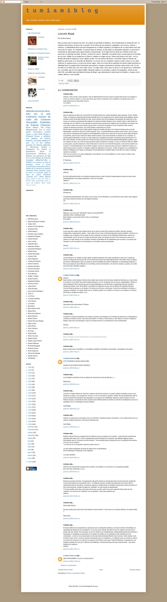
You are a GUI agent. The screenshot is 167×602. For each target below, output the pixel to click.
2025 (30, 367)
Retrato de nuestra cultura (36, 73)
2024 (30, 370)
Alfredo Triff (38, 127)
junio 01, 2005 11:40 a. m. (71, 203)
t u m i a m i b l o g (62, 11)
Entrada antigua (135, 570)
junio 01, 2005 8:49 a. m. (71, 106)
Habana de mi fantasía (34, 168)
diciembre (31, 427)
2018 (30, 387)
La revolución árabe (41, 172)
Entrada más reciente (65, 570)
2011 (30, 407)
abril (29, 449)
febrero (30, 455)
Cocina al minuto (42, 164)
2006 (30, 421)
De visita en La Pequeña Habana (39, 53)
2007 (30, 419)
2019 (30, 384)
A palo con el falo (38, 142)
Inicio (101, 570)
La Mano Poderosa (69, 275)
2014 (30, 399)
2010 (30, 410)
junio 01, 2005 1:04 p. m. (71, 269)
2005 (30, 424)
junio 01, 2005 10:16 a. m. (71, 163)
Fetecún (47, 166)
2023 (30, 373)
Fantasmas (29, 170)
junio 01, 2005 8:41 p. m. (71, 384)
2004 (30, 462)
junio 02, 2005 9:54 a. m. (71, 472)
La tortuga (41, 77)
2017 (30, 390)
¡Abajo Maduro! (44, 176)
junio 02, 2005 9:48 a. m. (71, 457)
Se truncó (41, 37)
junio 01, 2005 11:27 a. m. (71, 183)
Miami (66, 83)
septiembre (32, 435)
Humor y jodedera (42, 136)
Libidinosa (42, 154)
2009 (30, 413)
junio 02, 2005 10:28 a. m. (71, 496)
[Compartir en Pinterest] (78, 80)
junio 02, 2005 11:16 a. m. (71, 518)
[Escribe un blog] (71, 80)
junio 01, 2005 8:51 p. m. (71, 409)
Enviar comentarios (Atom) (76, 573)
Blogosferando (31, 130)
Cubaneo (45, 119)
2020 (30, 381)
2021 (30, 378)
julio (29, 441)
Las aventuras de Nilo (42, 156)
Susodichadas (31, 166)
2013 (30, 401)
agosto (30, 438)
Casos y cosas (32, 134)
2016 (30, 393)
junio (29, 444)
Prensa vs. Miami (33, 69)
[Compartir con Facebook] (75, 80)
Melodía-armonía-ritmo (38, 111)
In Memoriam (32, 147)
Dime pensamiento (38, 181)
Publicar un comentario (68, 565)
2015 (30, 396)
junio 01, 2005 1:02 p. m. (71, 248)
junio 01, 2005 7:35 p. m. (71, 340)
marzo (30, 452)
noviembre (31, 429)
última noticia (46, 183)
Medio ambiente (39, 170)
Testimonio (46, 175)
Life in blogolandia (34, 33)
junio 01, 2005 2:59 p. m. (71, 307)
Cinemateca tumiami (41, 132)
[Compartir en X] (73, 80)
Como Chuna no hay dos (35, 178)
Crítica (47, 127)
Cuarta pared (40, 166)
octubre (30, 432)
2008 (30, 416)
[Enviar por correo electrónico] (68, 80)
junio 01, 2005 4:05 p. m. (71, 328)
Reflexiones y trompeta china (37, 49)
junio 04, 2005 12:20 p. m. (71, 561)
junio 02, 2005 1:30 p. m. (71, 549)
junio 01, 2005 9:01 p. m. (71, 427)
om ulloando (46, 168)
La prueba (41, 89)
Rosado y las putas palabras (37, 141)
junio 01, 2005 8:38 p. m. (71, 368)
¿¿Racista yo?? (32, 176)
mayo (30, 447)
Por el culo (30, 158)
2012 (30, 404)
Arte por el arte (38, 114)
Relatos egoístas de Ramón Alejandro (38, 144)
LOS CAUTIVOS (33, 101)
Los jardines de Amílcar (38, 138)
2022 (30, 376)
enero (30, 458)
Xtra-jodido (31, 122)
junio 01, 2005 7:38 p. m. (71, 352)
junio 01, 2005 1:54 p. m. (71, 295)
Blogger (95, 586)
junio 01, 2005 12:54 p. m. (71, 222)
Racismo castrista (31, 185)
